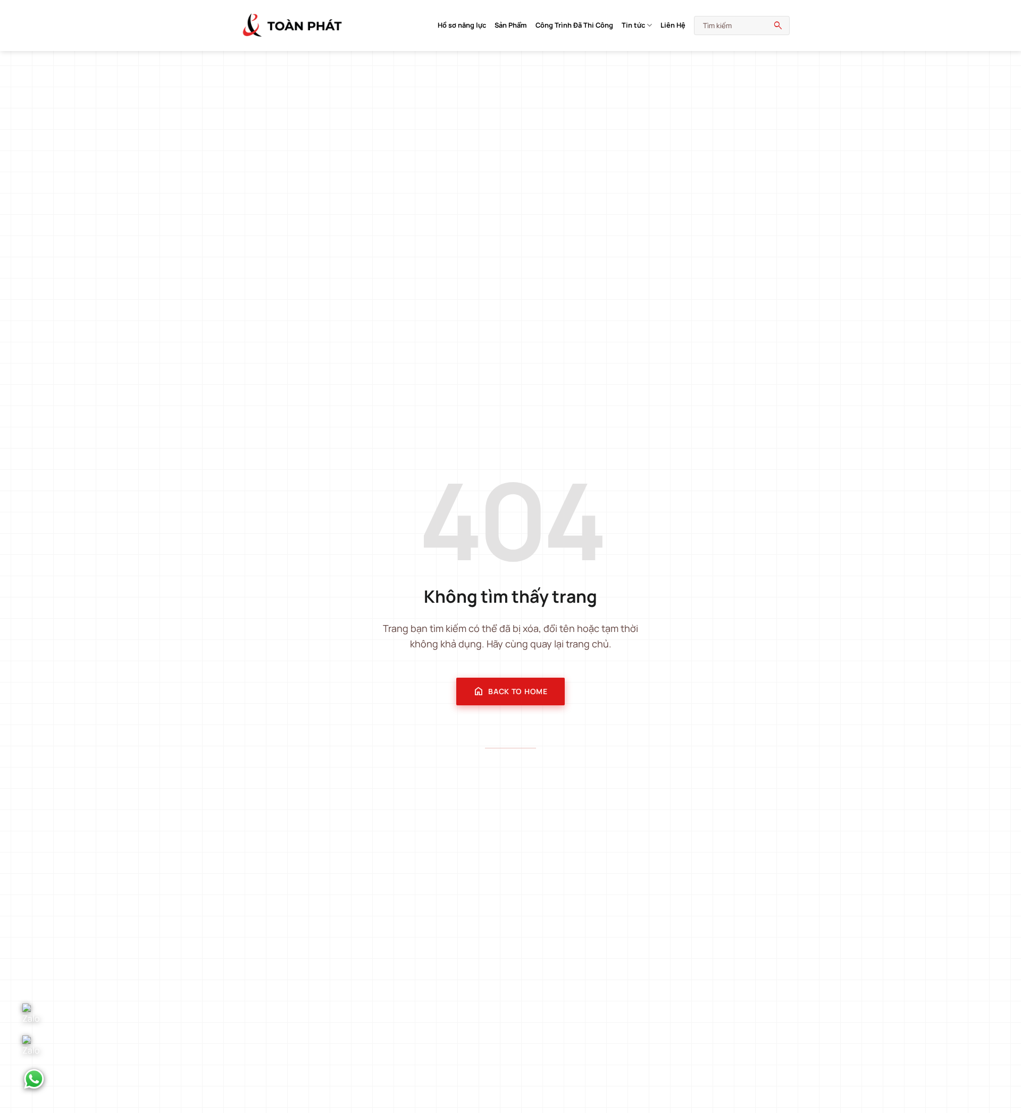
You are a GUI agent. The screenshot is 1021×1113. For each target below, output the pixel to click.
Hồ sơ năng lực (462, 25)
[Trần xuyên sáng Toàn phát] (292, 25)
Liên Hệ (672, 25)
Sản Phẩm (511, 25)
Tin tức (633, 25)
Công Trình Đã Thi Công (574, 25)
